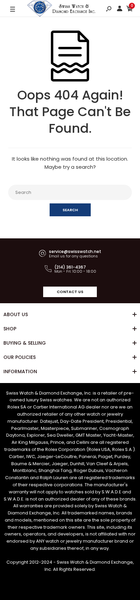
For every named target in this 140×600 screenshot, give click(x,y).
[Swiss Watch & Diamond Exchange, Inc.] (61, 9)
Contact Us (70, 291)
